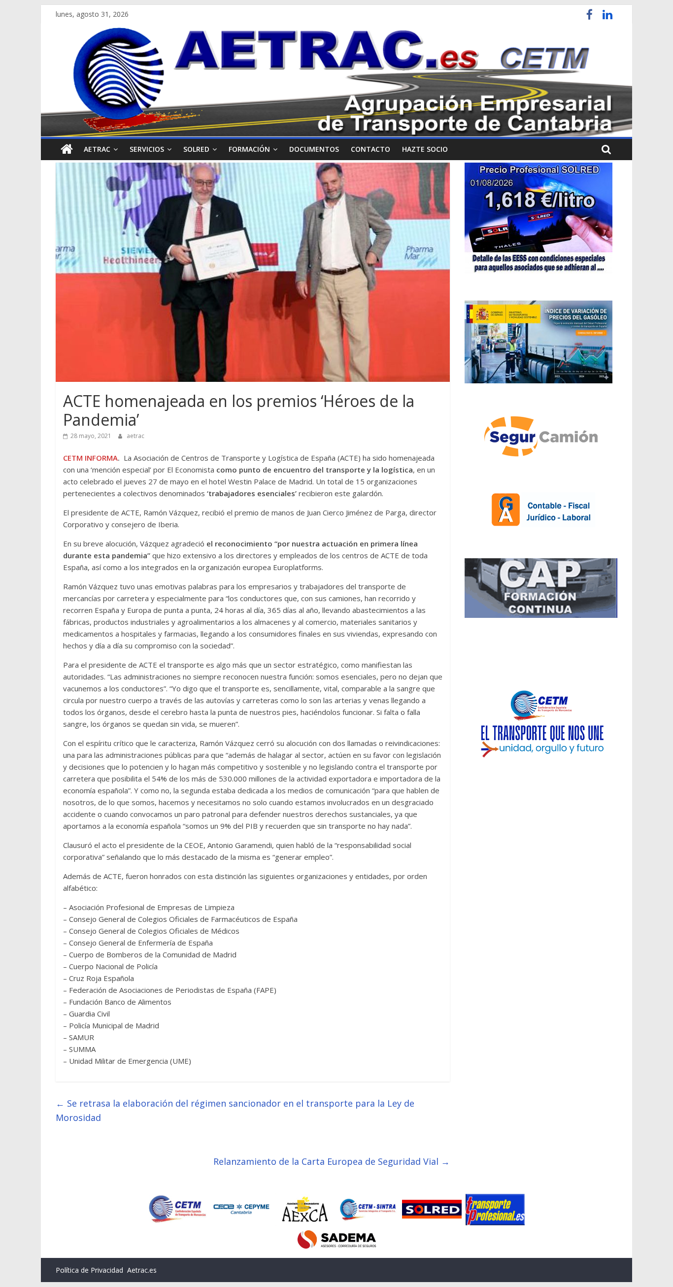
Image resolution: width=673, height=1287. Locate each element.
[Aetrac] (67, 149)
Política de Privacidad (89, 1270)
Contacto (370, 149)
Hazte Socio (425, 149)
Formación (249, 149)
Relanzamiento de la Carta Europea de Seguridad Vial (331, 1161)
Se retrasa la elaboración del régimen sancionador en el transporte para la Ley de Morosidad (235, 1110)
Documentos (314, 149)
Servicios (147, 149)
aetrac (135, 436)
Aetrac (97, 149)
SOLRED (196, 149)
